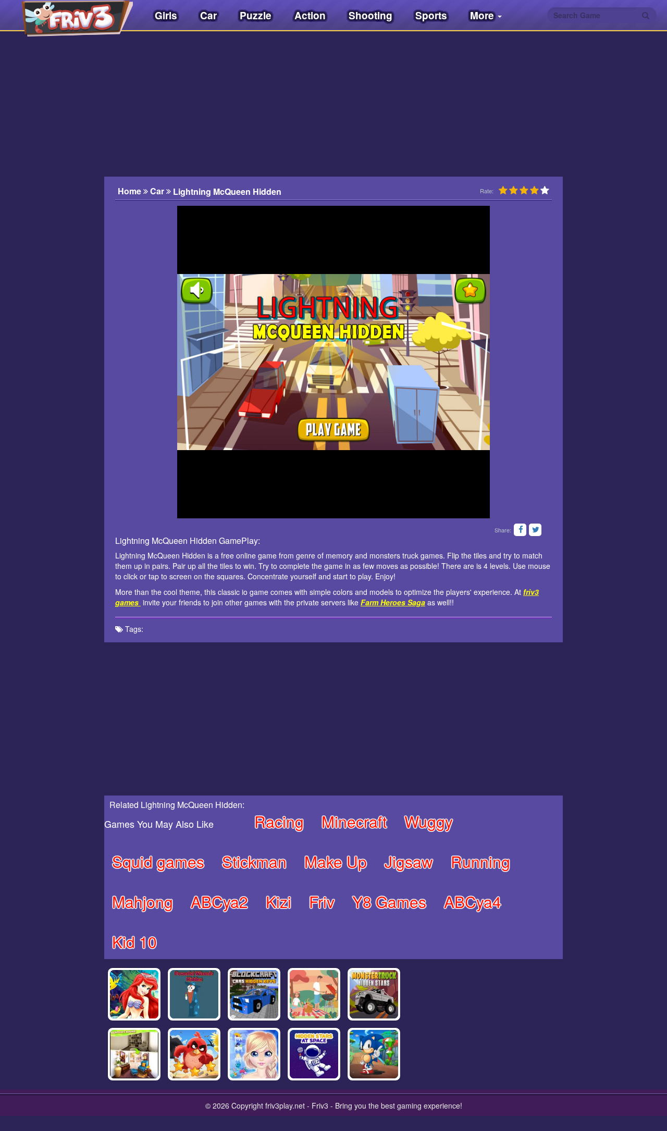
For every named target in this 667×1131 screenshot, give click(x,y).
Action (310, 15)
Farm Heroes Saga (393, 602)
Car (208, 15)
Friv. (68, 15)
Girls (166, 15)
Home (130, 191)
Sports (431, 15)
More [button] (483, 15)
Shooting (370, 15)
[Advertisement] (52, 247)
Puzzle (255, 15)
